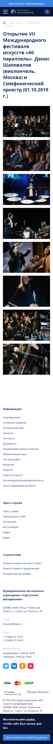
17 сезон (9, 25)
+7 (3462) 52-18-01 (13, 636)
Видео (6, 532)
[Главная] (4, 22)
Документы (9, 443)
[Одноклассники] (22, 666)
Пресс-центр (16, 22)
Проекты (8, 433)
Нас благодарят (12, 459)
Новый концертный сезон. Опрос (22, 563)
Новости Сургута (13, 475)
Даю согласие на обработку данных (26, 737)
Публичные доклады (15, 454)
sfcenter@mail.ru (12, 624)
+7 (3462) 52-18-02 (13, 640)
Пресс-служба (10, 511)
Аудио (6, 537)
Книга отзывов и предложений (21, 568)
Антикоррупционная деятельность (23, 480)
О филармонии (11, 417)
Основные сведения (14, 422)
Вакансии (8, 464)
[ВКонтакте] (14, 666)
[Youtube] (31, 666)
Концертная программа (17, 573)
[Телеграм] (6, 666)
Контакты (8, 438)
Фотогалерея (33, 22)
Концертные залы (13, 428)
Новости (8, 470)
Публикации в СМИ (14, 516)
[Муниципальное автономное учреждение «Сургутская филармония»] (22, 12)
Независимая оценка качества (20, 449)
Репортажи (9, 521)
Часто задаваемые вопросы (19, 485)
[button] (47, 12)
